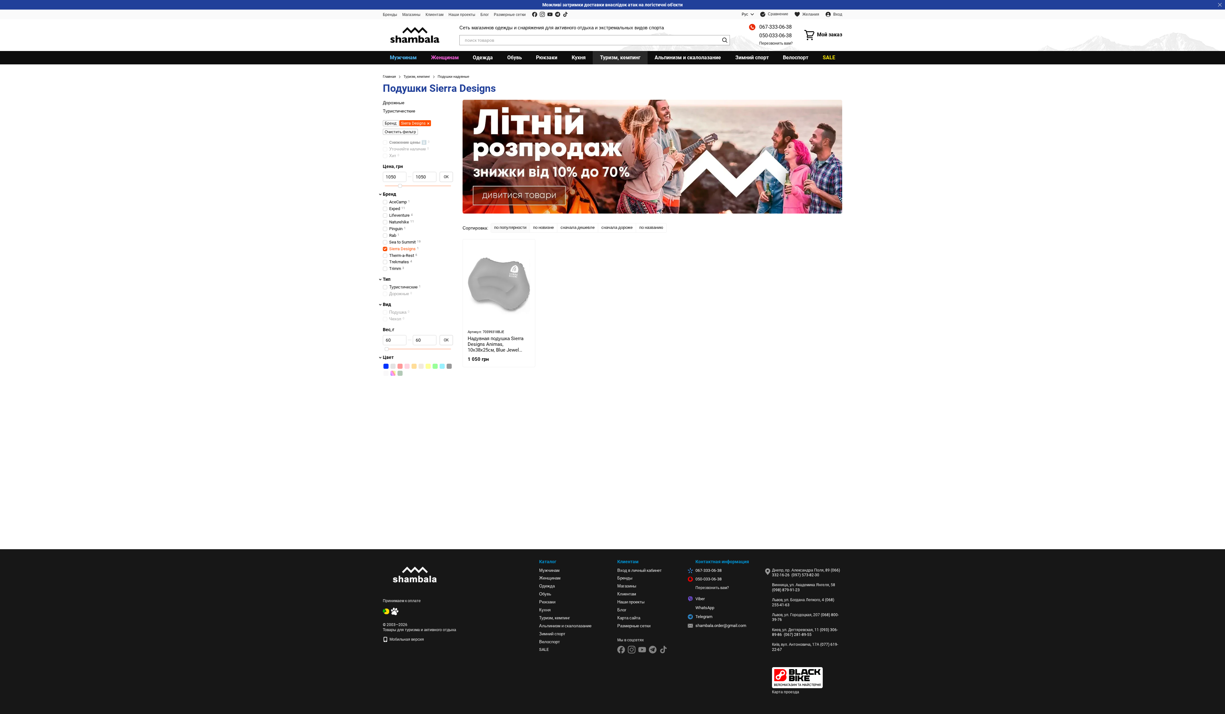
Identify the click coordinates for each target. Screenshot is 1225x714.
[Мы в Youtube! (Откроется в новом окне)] (550, 14)
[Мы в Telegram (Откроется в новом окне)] (557, 14)
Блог (484, 14)
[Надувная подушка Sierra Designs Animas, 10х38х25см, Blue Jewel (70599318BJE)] (499, 284)
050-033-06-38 (775, 36)
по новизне (543, 227)
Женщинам (445, 58)
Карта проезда (785, 692)
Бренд (389, 194)
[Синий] (386, 366)
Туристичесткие (399, 110)
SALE (829, 58)
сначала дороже (617, 227)
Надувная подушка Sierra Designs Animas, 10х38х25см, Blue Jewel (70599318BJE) (495, 347)
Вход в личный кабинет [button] (639, 570)
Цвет (388, 357)
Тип (386, 279)
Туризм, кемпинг (620, 58)
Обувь (514, 58)
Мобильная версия (406, 639)
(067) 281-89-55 (798, 634)
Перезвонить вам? (776, 43)
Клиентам (434, 14)
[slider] (400, 186)
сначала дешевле (578, 227)
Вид (387, 304)
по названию (651, 227)
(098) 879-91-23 (786, 590)
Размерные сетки (510, 14)
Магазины (411, 14)
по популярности (510, 227)
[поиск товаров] (725, 40)
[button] (1220, 5)
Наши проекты (462, 14)
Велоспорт (795, 58)
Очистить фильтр (400, 132)
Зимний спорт (752, 58)
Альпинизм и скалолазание (688, 58)
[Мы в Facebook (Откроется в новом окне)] (534, 14)
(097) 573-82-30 (805, 575)
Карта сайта (628, 618)
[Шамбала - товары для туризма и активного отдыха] (415, 574)
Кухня (579, 58)
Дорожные (394, 102)
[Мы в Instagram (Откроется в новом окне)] (542, 14)
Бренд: (391, 123)
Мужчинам (403, 58)
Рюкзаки (546, 58)
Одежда (483, 58)
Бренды (390, 14)
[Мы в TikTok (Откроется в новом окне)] (565, 14)
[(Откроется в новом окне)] (386, 611)
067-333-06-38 (775, 27)
